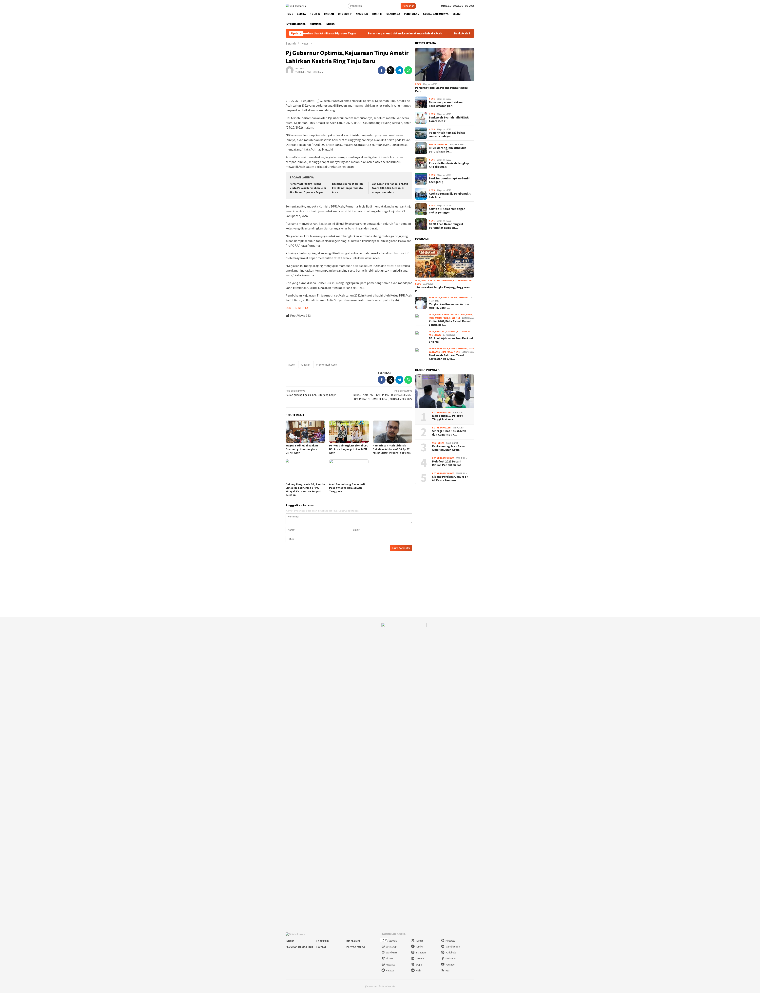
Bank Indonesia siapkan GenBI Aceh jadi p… (449, 180)
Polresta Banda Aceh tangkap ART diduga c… (449, 165)
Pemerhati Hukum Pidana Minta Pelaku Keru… (441, 89)
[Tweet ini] (390, 70)
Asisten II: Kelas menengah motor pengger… (447, 210)
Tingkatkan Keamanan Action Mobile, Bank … (449, 306)
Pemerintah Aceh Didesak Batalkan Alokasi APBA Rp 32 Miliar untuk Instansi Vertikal (391, 449)
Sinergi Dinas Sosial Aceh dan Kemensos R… (449, 432)
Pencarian (408, 6)
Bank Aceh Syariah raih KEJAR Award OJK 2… (449, 119)
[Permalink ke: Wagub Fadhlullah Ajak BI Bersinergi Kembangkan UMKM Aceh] (305, 432)
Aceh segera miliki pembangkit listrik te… (450, 195)
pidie (445, 317)
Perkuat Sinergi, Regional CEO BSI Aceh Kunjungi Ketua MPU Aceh (348, 449)
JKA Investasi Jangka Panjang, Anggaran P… (442, 289)
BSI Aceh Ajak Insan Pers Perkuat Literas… (451, 340)
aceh (417, 280)
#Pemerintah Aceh (326, 364)
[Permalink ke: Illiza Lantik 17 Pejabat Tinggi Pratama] (444, 391)
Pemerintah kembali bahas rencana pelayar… (447, 134)
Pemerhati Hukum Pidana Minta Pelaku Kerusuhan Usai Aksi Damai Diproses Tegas (308, 188)
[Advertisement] (349, 338)
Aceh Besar (438, 443)
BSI (443, 331)
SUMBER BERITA (297, 308)
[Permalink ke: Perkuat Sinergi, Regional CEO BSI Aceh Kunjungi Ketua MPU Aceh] (349, 432)
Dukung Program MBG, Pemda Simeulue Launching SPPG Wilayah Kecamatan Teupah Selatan (305, 489)
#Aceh (291, 364)
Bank (438, 331)
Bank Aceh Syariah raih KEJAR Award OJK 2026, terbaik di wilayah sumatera (455, 33)
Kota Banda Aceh (438, 144)
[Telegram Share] (399, 70)
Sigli (452, 317)
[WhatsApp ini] (408, 70)
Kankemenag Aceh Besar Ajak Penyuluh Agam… (449, 448)
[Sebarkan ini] (382, 70)
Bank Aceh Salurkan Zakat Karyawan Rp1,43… (446, 357)
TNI (458, 317)
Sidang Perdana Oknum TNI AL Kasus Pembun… (450, 478)
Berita (425, 280)
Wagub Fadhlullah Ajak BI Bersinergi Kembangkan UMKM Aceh (302, 449)
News (418, 84)
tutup (384, 939)
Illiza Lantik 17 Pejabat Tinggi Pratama (447, 417)
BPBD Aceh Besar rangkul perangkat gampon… (446, 225)
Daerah (454, 297)
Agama (432, 348)
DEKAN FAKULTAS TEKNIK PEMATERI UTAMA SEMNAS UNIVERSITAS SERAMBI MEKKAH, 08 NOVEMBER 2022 (382, 395)
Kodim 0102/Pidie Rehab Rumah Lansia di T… (450, 323)
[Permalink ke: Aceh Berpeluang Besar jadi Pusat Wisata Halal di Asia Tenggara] (349, 470)
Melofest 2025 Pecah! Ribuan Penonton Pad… (448, 463)
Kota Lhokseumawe (443, 458)
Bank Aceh (434, 297)
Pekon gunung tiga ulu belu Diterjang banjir (311, 393)
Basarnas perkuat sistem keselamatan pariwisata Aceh (356, 33)
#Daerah (305, 364)
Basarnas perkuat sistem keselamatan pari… (446, 104)
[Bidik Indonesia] (296, 5)
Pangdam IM (435, 317)
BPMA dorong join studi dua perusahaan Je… (447, 149)
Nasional (460, 314)
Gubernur (446, 280)
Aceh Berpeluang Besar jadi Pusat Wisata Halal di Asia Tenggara (347, 487)
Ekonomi (435, 280)
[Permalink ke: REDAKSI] (290, 70)
